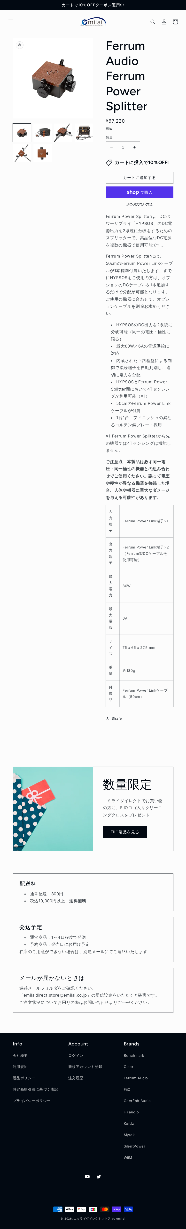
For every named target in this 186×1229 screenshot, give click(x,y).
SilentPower (134, 1146)
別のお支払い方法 (139, 204)
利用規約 (20, 1067)
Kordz (129, 1123)
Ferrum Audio (136, 1078)
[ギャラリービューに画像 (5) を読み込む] (22, 153)
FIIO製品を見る (125, 832)
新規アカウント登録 (85, 1067)
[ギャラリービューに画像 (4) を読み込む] (84, 133)
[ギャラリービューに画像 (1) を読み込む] (22, 133)
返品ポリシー (24, 1078)
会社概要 (20, 1055)
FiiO (127, 1089)
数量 (109, 137)
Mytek (129, 1135)
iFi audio (131, 1112)
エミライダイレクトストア (92, 1218)
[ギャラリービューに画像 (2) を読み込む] (42, 133)
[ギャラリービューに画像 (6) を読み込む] (42, 153)
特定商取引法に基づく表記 (35, 1089)
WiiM (128, 1157)
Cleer (128, 1067)
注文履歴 (76, 1078)
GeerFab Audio (137, 1101)
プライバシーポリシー (32, 1101)
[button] (10, 21)
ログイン (76, 1055)
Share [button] (117, 718)
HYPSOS (144, 223)
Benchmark (134, 1055)
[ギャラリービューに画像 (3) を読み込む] (63, 133)
